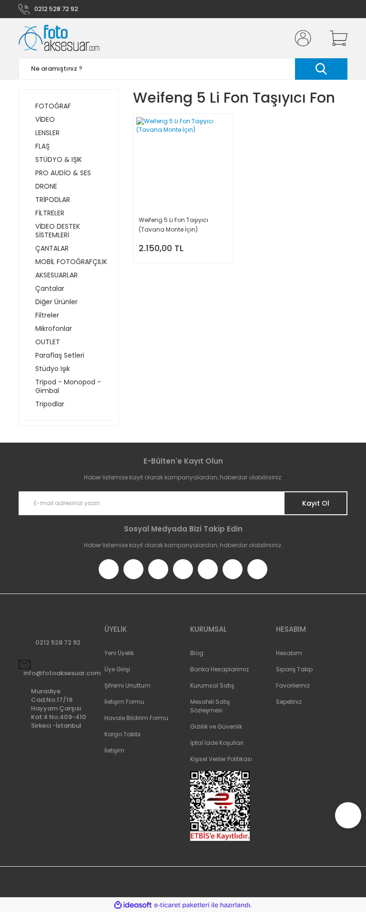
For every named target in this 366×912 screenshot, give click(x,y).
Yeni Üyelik (119, 653)
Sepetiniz (289, 702)
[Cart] (336, 38)
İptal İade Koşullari (217, 743)
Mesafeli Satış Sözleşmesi (210, 706)
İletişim (114, 750)
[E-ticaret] (182, 905)
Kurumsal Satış (212, 685)
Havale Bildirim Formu (136, 718)
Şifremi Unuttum (127, 685)
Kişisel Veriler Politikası (221, 759)
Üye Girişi (117, 669)
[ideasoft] (133, 905)
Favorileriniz (293, 685)
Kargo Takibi (122, 734)
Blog (196, 653)
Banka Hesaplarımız (219, 669)
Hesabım (289, 653)
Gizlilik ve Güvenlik (216, 726)
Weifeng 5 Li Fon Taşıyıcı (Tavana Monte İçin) (173, 224)
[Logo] (59, 38)
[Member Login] (301, 38)
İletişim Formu (124, 702)
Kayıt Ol (315, 503)
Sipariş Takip (294, 669)
